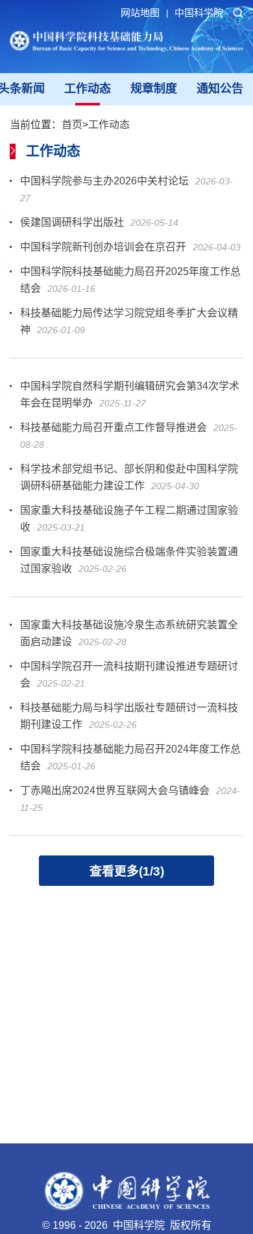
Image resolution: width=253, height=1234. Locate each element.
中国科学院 (199, 12)
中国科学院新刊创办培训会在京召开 (103, 246)
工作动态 (87, 88)
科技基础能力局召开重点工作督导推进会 (113, 427)
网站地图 (144, 12)
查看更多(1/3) (127, 871)
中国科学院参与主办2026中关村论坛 (104, 180)
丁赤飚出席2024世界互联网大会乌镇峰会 (115, 790)
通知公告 (220, 88)
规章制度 (153, 88)
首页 (72, 124)
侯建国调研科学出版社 (72, 222)
